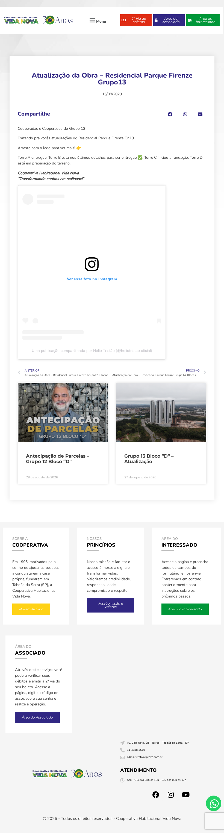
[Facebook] (156, 795)
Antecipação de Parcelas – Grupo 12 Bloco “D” (57, 458)
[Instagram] (171, 795)
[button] (97, 20)
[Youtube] (186, 795)
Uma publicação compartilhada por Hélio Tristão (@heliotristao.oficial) (92, 350)
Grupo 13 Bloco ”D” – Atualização (149, 458)
